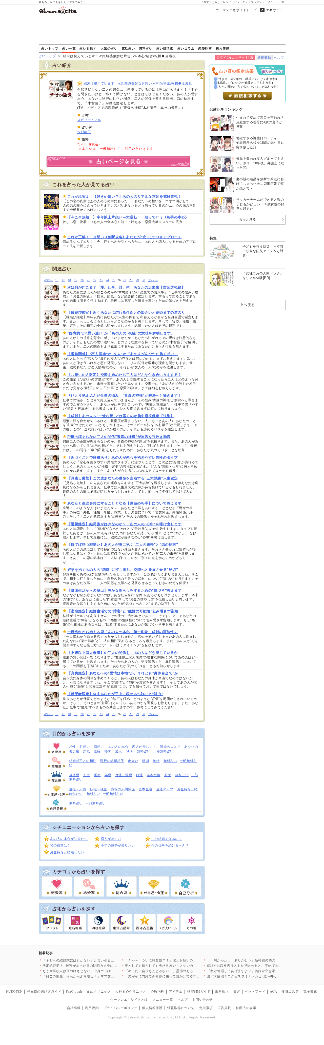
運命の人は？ (170, 747)
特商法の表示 (246, 1008)
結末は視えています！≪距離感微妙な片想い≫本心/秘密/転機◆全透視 (138, 83)
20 (82, 280)
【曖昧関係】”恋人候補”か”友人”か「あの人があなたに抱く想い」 (122, 354)
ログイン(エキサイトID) (234, 57)
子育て (205, 2)
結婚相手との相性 (82, 761)
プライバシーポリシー (120, 1008)
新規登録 (264, 57)
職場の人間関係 (123, 789)
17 (63, 280)
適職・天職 (77, 789)
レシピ (227, 2)
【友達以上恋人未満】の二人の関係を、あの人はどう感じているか (122, 653)
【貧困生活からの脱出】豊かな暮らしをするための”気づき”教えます (124, 590)
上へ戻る (247, 305)
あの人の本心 (118, 747)
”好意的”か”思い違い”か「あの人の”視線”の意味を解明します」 (121, 333)
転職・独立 (98, 789)
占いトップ (49, 48)
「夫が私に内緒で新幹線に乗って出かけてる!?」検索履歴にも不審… (177, 976)
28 (131, 280)
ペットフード (255, 991)
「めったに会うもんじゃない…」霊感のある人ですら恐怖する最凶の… (179, 971)
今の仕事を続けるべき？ (170, 845)
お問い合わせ (202, 999)
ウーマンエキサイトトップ (236, 10)
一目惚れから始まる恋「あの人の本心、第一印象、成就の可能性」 (122, 632)
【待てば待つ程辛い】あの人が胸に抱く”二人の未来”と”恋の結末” (122, 544)
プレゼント (258, 2)
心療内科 (157, 991)
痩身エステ (290, 991)
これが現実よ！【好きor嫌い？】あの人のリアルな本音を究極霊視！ (124, 196)
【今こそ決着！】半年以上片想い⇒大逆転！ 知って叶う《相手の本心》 (128, 217)
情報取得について (181, 1008)
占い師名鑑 (165, 48)
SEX (129, 751)
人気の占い (109, 48)
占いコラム (186, 48)
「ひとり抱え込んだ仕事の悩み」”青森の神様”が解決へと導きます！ (124, 395)
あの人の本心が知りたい (69, 839)
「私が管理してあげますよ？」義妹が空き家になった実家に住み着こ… (262, 971)
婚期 (145, 761)
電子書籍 (310, 991)
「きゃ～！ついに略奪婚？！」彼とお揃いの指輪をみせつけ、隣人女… (179, 960)
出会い (133, 761)
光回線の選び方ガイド (44, 991)
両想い (99, 747)
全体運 (74, 775)
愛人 (118, 751)
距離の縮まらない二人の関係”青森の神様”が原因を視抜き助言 (119, 437)
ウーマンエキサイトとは (129, 999)
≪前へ (48, 280)
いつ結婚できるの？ (166, 839)
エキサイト (274, 10)
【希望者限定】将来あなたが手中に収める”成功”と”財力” (115, 694)
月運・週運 (123, 775)
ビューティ (241, 2)
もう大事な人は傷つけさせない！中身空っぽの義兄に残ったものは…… (97, 971)
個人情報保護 (152, 1008)
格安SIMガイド (198, 991)
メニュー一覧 (276, 2)
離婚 (156, 761)
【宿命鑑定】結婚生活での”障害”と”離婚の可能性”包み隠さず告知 (122, 611)
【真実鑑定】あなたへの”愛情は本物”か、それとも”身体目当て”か (122, 673)
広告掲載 (224, 1008)
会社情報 (73, 1008)
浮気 (86, 751)
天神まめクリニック (130, 991)
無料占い (146, 48)
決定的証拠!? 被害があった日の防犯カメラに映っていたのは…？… (95, 966)
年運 (108, 775)
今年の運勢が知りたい (118, 845)
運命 (97, 775)
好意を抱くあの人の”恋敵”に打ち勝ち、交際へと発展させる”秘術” (122, 570)
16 (56, 280)
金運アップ (164, 789)
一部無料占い (163, 751)
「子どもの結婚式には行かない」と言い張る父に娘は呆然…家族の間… (97, 960)
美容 (236, 991)
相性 (72, 747)
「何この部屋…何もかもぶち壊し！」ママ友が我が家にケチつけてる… (97, 976)
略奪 (108, 751)
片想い (85, 747)
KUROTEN (14, 991)
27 (124, 280)
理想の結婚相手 (112, 761)
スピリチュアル (89, 120)
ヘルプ (279, 57)
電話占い (128, 48)
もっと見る (247, 219)
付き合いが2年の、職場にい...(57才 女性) (247, 79)
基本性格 (153, 775)
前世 (167, 775)
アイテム (176, 991)
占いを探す (88, 48)
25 (113, 280)
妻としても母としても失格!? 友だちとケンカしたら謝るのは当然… (176, 966)
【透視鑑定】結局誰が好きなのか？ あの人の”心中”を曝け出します (124, 524)
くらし (216, 2)
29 (137, 280)
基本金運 (145, 789)
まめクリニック (99, 991)
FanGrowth (74, 991)
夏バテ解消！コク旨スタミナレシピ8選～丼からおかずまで (252, 976)
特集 (213, 238)
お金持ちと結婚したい (67, 852)
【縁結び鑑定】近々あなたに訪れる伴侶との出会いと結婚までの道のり (126, 312)
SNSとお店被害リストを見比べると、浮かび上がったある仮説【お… (260, 966)
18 (69, 280)
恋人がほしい (111, 839)
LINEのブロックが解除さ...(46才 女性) (245, 83)
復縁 (97, 751)
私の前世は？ (60, 845)
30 (143, 280)
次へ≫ (153, 280)
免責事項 (206, 1008)
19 (75, 280)
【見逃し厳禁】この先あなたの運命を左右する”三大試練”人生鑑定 (122, 478)
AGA (273, 991)
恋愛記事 (205, 48)
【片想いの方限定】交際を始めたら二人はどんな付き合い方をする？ (124, 375)
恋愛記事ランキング (226, 109)
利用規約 (92, 1008)
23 (101, 280)
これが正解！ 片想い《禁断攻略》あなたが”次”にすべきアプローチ (124, 237)
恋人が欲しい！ (144, 747)
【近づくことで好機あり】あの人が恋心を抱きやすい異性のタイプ (122, 457)
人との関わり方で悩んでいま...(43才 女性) (248, 87)
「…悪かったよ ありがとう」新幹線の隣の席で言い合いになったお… (262, 960)
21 (88, 280)
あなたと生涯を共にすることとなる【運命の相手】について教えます (124, 503)
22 (94, 280)
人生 (86, 775)
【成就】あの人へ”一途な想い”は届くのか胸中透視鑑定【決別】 (120, 416)
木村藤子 (84, 132)
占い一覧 (69, 48)
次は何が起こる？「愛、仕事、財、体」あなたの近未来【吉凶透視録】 (126, 287)
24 (107, 280)
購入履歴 (222, 48)
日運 (139, 775)
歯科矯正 (222, 991)
